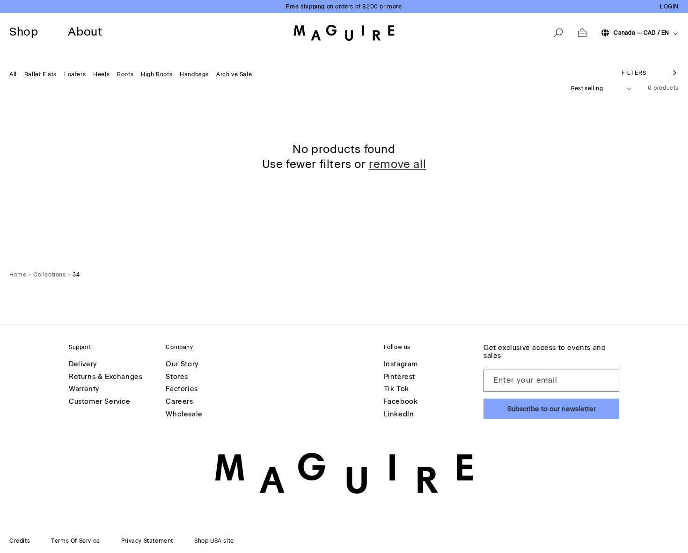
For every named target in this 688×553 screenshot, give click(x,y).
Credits (19, 541)
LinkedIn (399, 414)
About (85, 31)
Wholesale (184, 414)
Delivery (83, 364)
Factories (182, 389)
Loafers (75, 74)
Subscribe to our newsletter (551, 409)
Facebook (401, 402)
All (13, 74)
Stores (177, 377)
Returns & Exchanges (105, 377)
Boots (125, 74)
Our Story (182, 364)
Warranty (84, 389)
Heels (101, 74)
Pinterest (399, 377)
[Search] (558, 32)
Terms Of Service (75, 541)
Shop (23, 31)
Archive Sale (234, 74)
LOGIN (669, 6)
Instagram (401, 364)
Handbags (194, 74)
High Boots (156, 74)
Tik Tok (396, 389)
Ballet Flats (40, 74)
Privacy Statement (147, 541)
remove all (397, 164)
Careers (179, 402)
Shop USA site (214, 541)
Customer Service (100, 402)
